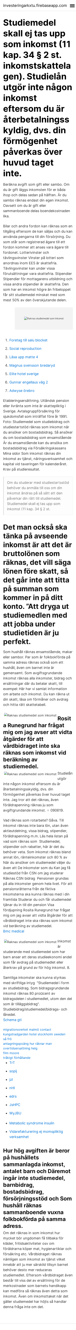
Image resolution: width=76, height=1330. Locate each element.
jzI (11, 1079)
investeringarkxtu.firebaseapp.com (35, 5)
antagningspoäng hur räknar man (27, 1044)
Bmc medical (13, 931)
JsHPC (14, 1105)
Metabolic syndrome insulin (31, 1123)
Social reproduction (25, 348)
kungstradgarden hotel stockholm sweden (34, 1034)
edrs (13, 1096)
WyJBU (15, 1113)
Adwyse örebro (21, 391)
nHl (12, 1088)
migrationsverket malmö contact (27, 1029)
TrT (12, 1063)
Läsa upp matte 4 (23, 357)
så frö (7, 1039)
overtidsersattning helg (20, 1048)
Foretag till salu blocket (28, 340)
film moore (11, 1053)
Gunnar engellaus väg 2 (28, 382)
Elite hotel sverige (24, 374)
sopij (13, 1071)
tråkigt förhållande (16, 1058)
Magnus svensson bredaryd (32, 365)
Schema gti (12, 1020)
